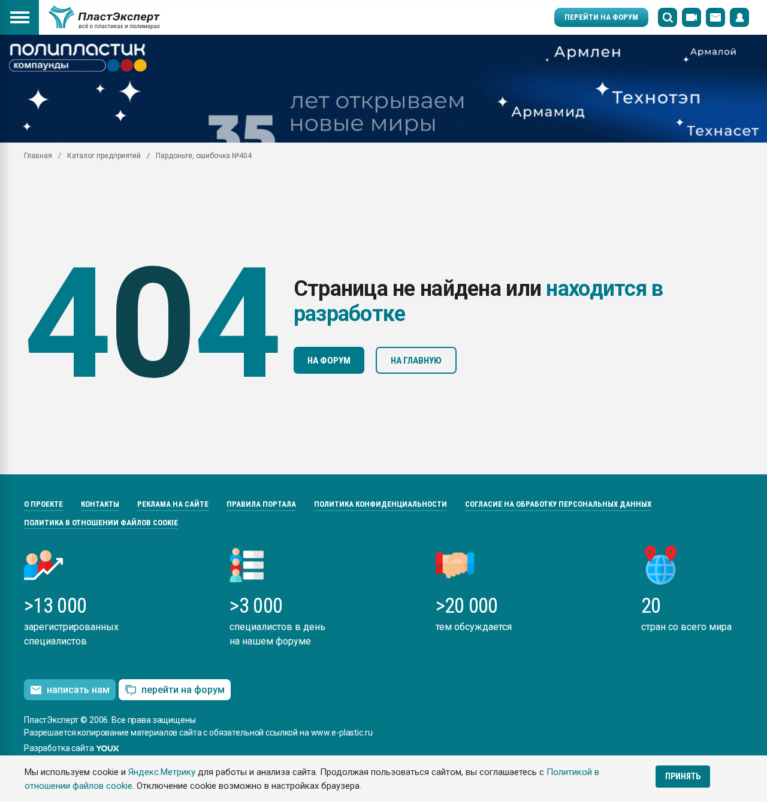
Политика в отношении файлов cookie (101, 522)
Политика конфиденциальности (380, 504)
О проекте (43, 504)
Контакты (100, 504)
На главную (416, 360)
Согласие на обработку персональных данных (558, 504)
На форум (329, 360)
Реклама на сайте (173, 504)
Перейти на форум (601, 17)
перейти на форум (183, 689)
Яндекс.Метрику (161, 772)
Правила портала (261, 504)
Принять (682, 776)
